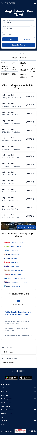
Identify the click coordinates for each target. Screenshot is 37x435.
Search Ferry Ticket (7, 410)
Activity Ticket (6, 402)
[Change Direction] (31, 25)
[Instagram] (35, 431)
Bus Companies (6, 399)
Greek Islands (5, 406)
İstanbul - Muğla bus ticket (26, 227)
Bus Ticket (4, 391)
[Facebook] (32, 431)
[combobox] (20, 22)
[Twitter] (29, 431)
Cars (2, 417)
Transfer (4, 420)
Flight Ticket (5, 384)
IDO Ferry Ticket (6, 413)
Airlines (3, 388)
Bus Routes (5, 395)
